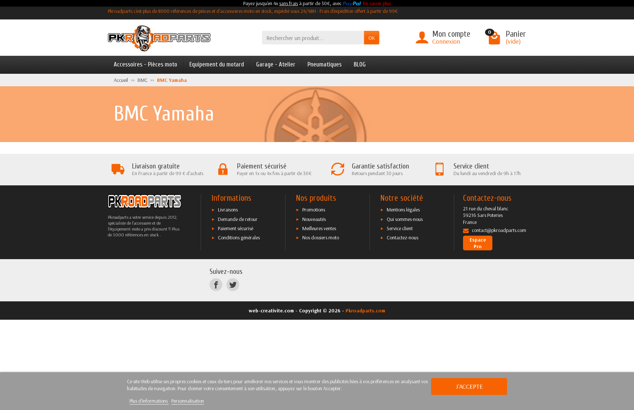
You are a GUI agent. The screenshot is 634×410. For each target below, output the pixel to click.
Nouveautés (314, 219)
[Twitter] (232, 284)
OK (371, 38)
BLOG (360, 64)
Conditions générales (239, 237)
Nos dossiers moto (320, 237)
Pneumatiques (324, 64)
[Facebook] (215, 284)
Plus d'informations (149, 401)
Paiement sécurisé (235, 228)
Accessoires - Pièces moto (145, 64)
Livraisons (228, 209)
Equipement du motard (216, 64)
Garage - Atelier (275, 64)
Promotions (313, 209)
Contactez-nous (402, 237)
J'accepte (469, 386)
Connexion (446, 41)
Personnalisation (187, 401)
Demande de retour (238, 219)
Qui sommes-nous (405, 219)
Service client (400, 228)
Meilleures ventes (319, 228)
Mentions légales (403, 209)
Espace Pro (478, 243)
